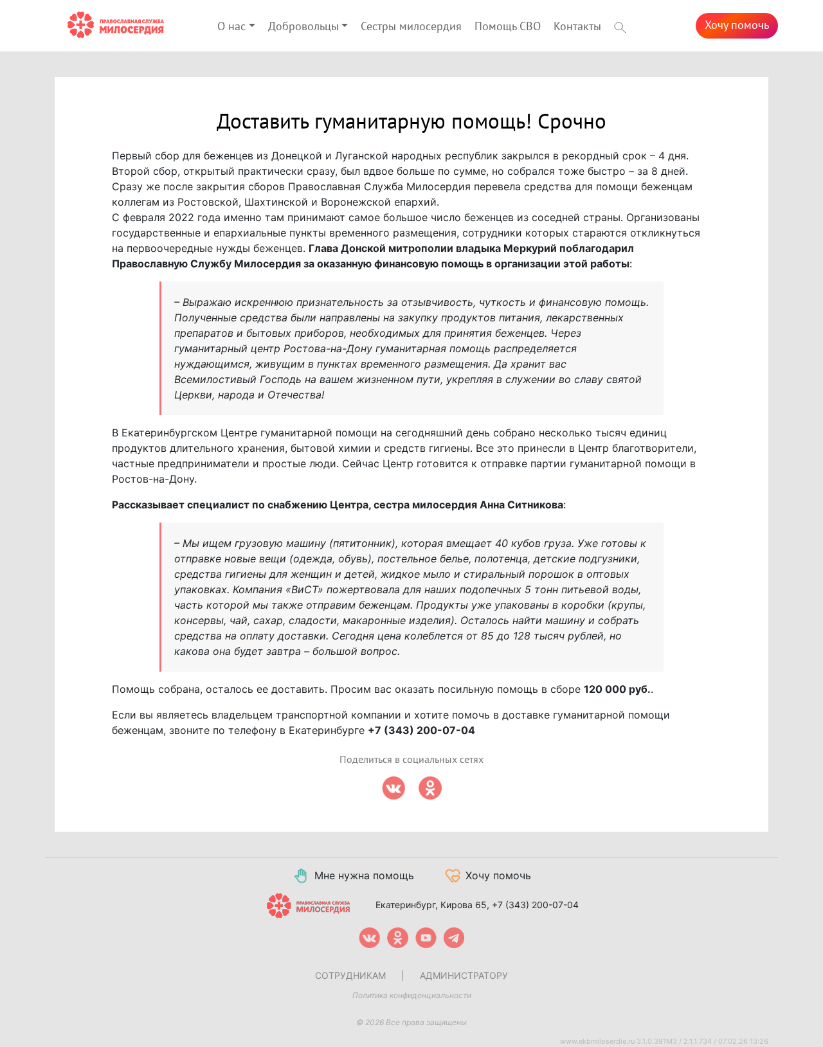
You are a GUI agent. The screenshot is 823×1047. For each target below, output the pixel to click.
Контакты (577, 26)
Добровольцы (303, 26)
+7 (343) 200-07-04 (535, 904)
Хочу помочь (737, 25)
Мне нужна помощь (364, 875)
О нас (231, 26)
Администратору (464, 975)
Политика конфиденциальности (411, 995)
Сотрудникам (350, 975)
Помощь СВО (508, 26)
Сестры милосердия (411, 26)
